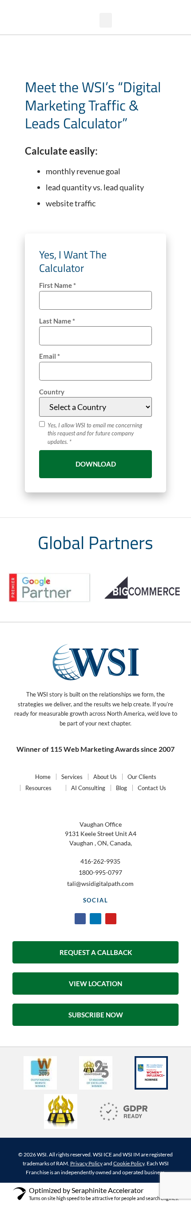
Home (43, 776)
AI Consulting (88, 787)
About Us (105, 776)
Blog (121, 787)
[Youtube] (110, 918)
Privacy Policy (86, 1163)
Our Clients (141, 776)
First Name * (57, 285)
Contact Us (152, 787)
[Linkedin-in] (95, 918)
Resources (38, 787)
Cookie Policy (128, 1163)
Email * (49, 356)
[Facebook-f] (80, 918)
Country (51, 392)
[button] (140, 21)
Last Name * (57, 321)
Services (72, 776)
